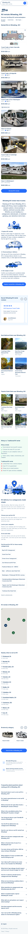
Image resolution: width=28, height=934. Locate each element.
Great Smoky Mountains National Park (20, 372)
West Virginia (18, 19)
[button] (5, 625)
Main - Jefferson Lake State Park (11, 571)
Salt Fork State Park (6, 427)
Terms (2, 931)
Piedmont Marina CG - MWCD (10, 566)
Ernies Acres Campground (9, 558)
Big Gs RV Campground (8, 550)
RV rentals (3, 19)
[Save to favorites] (25, 30)
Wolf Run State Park (20, 427)
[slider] (6, 75)
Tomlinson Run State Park (9, 591)
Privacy (7, 931)
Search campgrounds (6, 595)
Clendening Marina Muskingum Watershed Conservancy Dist (13, 580)
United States (10, 19)
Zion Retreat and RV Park (9, 562)
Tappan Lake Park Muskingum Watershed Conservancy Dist (13, 585)
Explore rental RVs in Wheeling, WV (14, 284)
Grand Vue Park (6, 554)
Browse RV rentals (14, 191)
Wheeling (3, 21)
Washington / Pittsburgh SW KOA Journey (13, 575)
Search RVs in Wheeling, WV (14, 750)
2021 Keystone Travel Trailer (11, 308)
